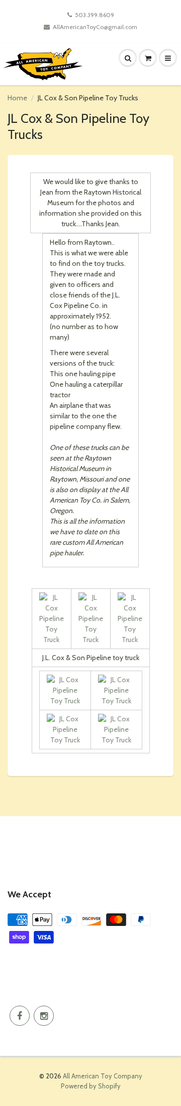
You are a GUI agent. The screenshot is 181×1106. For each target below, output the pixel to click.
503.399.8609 (94, 15)
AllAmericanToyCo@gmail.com (95, 27)
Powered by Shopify (91, 1086)
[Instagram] (44, 1016)
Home (17, 97)
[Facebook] (20, 1016)
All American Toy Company (102, 1076)
